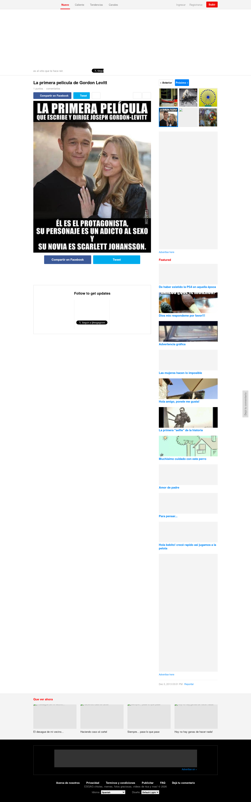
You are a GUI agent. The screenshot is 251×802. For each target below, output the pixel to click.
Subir (212, 4)
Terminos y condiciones (120, 783)
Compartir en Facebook (54, 95)
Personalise (214, 71)
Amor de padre (169, 487)
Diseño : (136, 792)
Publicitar (148, 783)
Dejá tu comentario (183, 783)
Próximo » (182, 82)
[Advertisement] (125, 38)
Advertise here (166, 252)
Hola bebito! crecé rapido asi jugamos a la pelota (187, 546)
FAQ (162, 783)
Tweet (83, 95)
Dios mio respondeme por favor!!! (182, 315)
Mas (96, 95)
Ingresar (181, 4)
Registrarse (195, 4)
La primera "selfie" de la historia (181, 430)
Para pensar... (168, 516)
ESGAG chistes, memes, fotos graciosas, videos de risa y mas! (45, 4)
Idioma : (96, 792)
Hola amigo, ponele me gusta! (179, 401)
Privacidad (92, 783)
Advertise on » (189, 769)
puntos (38, 88)
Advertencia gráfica (172, 344)
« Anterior (166, 82)
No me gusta (146, 95)
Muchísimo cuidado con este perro (182, 458)
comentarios (52, 88)
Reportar (189, 684)
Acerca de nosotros (68, 783)
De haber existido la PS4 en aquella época (187, 287)
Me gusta (137, 95)
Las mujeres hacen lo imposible (180, 373)
